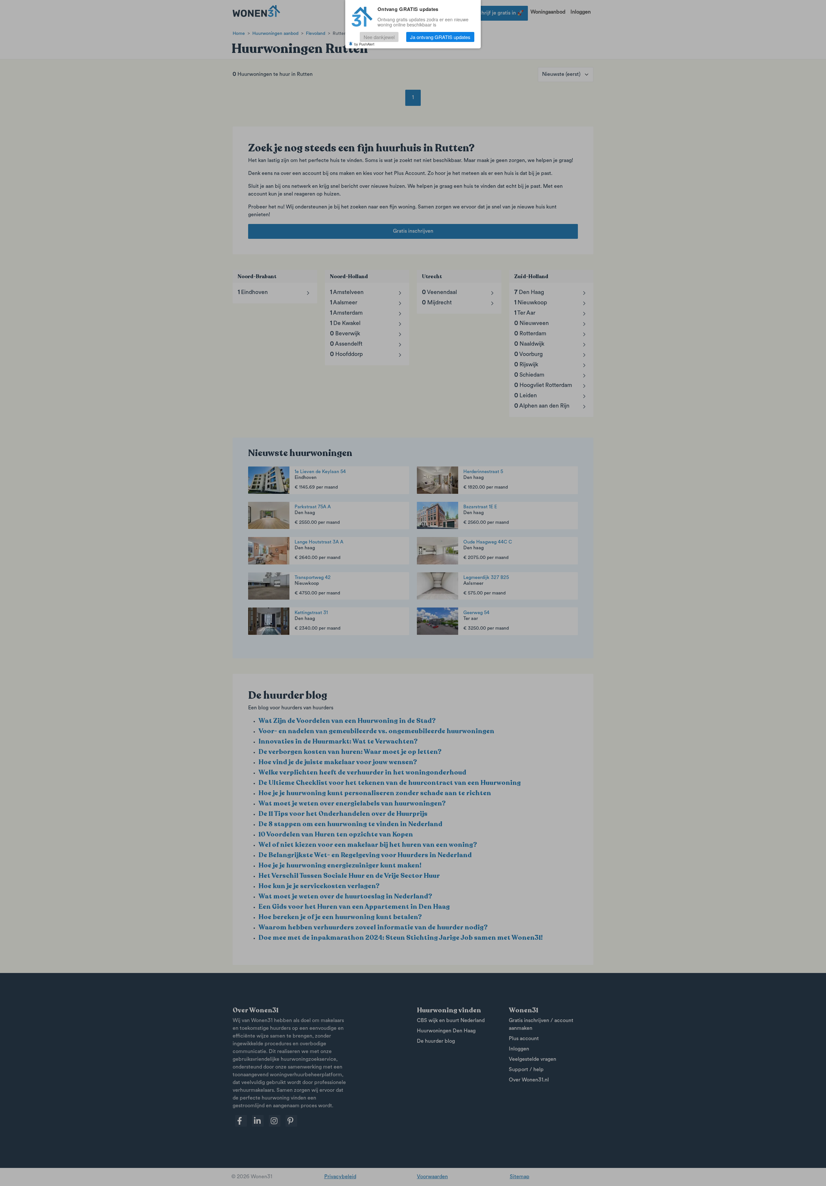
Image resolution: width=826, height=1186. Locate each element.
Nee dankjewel (379, 37)
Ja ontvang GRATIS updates (440, 37)
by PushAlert (364, 43)
